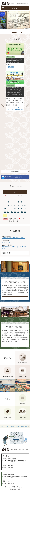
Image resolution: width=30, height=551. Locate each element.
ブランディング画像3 (18, 32)
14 (22, 205)
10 (8, 205)
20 (18, 208)
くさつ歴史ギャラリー (8, 242)
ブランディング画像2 (14, 32)
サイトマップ (4, 426)
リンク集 (12, 426)
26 (15, 212)
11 (11, 205)
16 (5, 208)
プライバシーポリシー (22, 426)
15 (25, 205)
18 (11, 208)
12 (15, 205)
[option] (15, 91)
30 (5, 215)
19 (15, 208)
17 (8, 208)
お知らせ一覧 (15, 171)
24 (8, 212)
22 (25, 208)
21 (21, 208)
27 (18, 212)
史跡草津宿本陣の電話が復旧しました (13, 238)
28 (22, 212)
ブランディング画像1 (9, 32)
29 (25, 212)
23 (5, 212)
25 (12, 212)
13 (18, 205)
